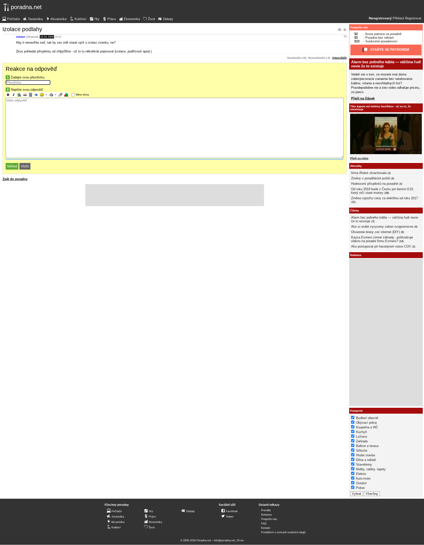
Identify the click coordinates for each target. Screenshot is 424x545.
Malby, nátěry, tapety (371, 469)
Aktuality (356, 165)
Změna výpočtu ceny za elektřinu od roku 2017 (384, 198)
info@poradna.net (224, 540)
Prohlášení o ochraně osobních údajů (283, 532)
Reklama (266, 514)
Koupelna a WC (367, 427)
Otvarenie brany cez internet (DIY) (375, 232)
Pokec (360, 488)
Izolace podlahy (22, 29)
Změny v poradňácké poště (370, 178)
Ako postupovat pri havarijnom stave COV (381, 246)
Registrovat (413, 18)
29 (386, 192)
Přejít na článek (363, 98)
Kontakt (265, 527)
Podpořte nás (359, 27)
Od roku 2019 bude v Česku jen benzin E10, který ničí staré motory (382, 191)
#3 (345, 36)
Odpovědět (339, 57)
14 (401, 241)
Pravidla (266, 510)
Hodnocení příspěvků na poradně (374, 184)
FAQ (263, 523)
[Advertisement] (174, 195)
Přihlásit (398, 18)
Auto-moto (363, 478)
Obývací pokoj (366, 422)
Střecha (361, 450)
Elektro (361, 474)
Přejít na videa (359, 158)
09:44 (58, 36)
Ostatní (361, 483)
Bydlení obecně (367, 418)
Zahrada (362, 441)
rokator (20, 36)
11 (353, 201)
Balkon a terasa (367, 446)
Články (354, 210)
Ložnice (361, 436)
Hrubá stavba (365, 455)
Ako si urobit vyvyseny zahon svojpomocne (382, 226)
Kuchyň (361, 432)
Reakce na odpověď (31, 69)
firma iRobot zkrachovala (368, 173)
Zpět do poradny (14, 179)
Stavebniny (364, 464)
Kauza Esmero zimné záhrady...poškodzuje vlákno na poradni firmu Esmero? (382, 239)
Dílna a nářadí (366, 460)
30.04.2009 (46, 36)
